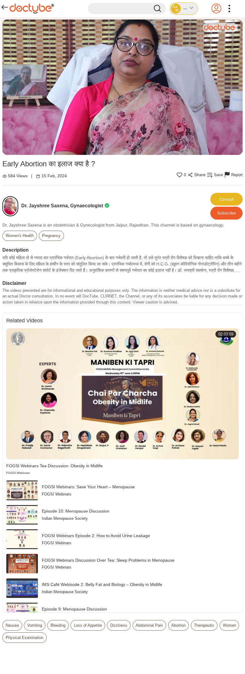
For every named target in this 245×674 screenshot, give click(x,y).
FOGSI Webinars (18, 472)
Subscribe (226, 213)
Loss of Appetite (88, 625)
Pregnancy (51, 235)
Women (229, 625)
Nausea (12, 625)
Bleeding (57, 625)
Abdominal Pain (149, 625)
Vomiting (34, 625)
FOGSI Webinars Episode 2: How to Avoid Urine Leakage (96, 535)
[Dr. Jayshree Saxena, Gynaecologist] (11, 206)
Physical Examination (24, 637)
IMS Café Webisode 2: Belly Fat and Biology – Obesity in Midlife (102, 584)
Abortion (178, 625)
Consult (226, 199)
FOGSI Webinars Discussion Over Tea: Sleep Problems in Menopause (108, 560)
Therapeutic (204, 625)
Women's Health (20, 235)
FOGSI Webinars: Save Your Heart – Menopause (88, 486)
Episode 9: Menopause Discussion (74, 609)
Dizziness (118, 625)
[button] (183, 8)
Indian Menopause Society (65, 518)
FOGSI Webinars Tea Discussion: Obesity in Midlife (54, 465)
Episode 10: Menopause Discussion (75, 511)
